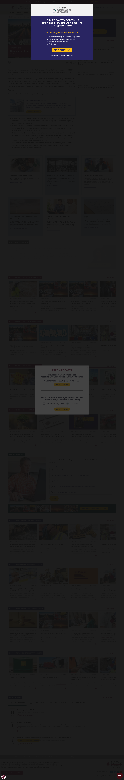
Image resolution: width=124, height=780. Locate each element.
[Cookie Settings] (3, 777)
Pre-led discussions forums (58, 41)
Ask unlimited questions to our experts (62, 39)
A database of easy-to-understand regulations (64, 37)
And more (52, 44)
